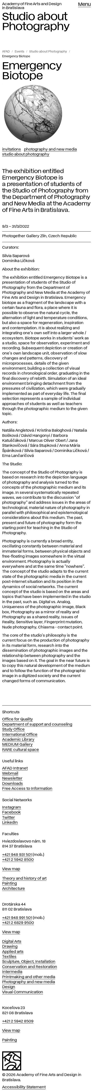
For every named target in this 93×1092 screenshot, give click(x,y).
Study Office (13, 729)
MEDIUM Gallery (17, 744)
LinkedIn (10, 822)
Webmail (10, 773)
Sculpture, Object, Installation (28, 961)
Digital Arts (11, 941)
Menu (84, 4)
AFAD (6, 51)
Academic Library (18, 739)
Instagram (11, 807)
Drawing (10, 946)
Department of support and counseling (37, 724)
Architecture (13, 888)
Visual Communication (22, 992)
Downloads (12, 783)
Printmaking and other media (28, 977)
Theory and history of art (24, 878)
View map (11, 869)
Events (19, 51)
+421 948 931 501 (17, 855)
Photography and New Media (50, 149)
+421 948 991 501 (17, 918)
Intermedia (12, 972)
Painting (9, 883)
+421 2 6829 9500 (18, 923)
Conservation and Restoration (29, 967)
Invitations (11, 149)
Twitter (8, 817)
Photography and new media (28, 982)
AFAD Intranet (15, 768)
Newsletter (12, 778)
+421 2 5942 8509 (18, 1021)
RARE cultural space (20, 750)
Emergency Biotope (16, 56)
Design (8, 987)
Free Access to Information (27, 788)
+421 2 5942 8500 (18, 860)
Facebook (11, 812)
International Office (19, 734)
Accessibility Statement (24, 1087)
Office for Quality (17, 719)
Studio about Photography (48, 51)
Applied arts (13, 952)
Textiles (9, 956)
